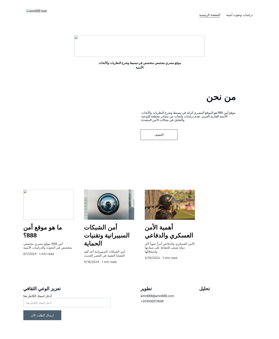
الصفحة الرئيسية (209, 15)
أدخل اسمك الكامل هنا (37, 296)
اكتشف (159, 135)
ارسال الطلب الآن (42, 315)
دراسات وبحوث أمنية (239, 15)
